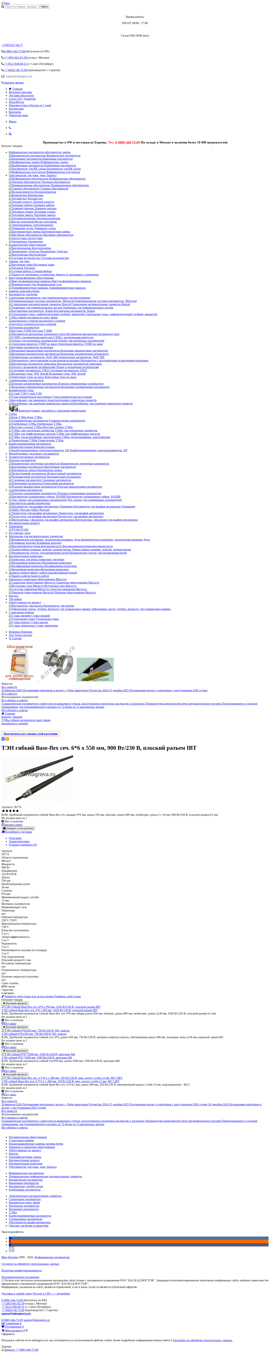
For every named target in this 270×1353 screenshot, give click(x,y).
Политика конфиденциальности (21, 1270)
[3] (10, 811)
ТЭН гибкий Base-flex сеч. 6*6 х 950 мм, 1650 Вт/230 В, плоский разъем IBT (49, 1010)
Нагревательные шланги (24, 523)
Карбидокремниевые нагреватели (30, 443)
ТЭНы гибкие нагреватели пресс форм (33, 317)
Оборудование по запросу (25, 602)
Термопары (16, 526)
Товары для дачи (19, 261)
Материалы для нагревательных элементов (36, 536)
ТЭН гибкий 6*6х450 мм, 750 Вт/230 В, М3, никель (33, 1033)
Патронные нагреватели (24, 327)
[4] (13, 811)
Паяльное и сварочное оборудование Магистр (37, 579)
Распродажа (16, 108)
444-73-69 (15, 51)
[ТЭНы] (5, 3)
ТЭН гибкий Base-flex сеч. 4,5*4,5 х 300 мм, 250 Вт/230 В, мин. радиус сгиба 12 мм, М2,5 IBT (60, 1081)
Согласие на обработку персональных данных (30, 1263)
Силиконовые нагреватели (25, 490)
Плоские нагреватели (22, 460)
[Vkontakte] (10, 1238)
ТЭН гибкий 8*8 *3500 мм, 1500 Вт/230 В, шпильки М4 (36, 1057)
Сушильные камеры (21, 612)
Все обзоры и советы (14, 700)
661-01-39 (16, 57)
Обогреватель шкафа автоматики (29, 503)
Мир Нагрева (9, 1257)
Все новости (9, 687)
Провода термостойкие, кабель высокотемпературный (43, 572)
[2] (7, 811)
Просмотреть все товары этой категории (30, 733)
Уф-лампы (15, 599)
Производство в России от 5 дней (30, 105)
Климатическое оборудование (27, 244)
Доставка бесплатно (21, 95)
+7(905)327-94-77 (12, 45)
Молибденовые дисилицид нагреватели (34, 453)
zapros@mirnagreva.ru (18, 76)
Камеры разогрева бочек (24, 291)
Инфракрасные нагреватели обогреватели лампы (40, 152)
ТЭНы (13, 413)
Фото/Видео (16, 102)
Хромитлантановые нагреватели (29, 456)
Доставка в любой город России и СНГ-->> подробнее (35, 1293)
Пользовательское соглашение (20, 1277)
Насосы (13, 595)
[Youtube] (10, 1244)
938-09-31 (16, 63)
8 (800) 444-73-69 (127, 142)
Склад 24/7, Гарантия (22, 98)
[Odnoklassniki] (10, 1241)
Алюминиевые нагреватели (26, 380)
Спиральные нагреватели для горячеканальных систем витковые (49, 297)
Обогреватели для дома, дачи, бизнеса (33, 175)
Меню (13, 121)
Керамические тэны (21, 390)
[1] (3, 811)
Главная (17, 88)
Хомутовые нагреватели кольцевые (31, 347)
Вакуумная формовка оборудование (31, 277)
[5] (17, 811)
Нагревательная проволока (26, 556)
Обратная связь (18, 115)
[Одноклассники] (7, 739)
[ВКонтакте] (3, 739)
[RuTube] (11, 1251)
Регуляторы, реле (19, 533)
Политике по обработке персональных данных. (203, 1340)
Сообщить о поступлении (19, 828)
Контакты (15, 112)
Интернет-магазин (20, 92)
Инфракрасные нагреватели (52, 1257)
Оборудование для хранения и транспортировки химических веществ (53, 400)
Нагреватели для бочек (23, 294)
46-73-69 (16, 70)
